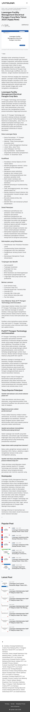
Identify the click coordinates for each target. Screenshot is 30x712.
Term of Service (15, 706)
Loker (6, 8)
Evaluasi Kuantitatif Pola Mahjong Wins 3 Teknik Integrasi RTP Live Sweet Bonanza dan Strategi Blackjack (14, 667)
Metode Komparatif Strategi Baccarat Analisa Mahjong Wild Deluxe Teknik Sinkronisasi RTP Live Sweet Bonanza (14, 689)
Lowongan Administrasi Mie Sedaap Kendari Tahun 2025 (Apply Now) (20, 546)
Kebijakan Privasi (20, 704)
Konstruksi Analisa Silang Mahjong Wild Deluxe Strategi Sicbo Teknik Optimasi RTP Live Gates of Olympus (14, 672)
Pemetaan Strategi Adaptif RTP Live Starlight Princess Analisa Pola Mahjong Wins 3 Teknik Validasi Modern (14, 678)
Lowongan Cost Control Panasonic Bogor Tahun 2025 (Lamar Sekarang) (18, 585)
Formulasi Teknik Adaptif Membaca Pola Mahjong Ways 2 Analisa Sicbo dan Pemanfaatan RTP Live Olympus (14, 655)
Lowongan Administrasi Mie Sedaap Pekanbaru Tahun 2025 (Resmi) (20, 539)
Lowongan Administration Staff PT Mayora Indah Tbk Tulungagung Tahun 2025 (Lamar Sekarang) (18, 623)
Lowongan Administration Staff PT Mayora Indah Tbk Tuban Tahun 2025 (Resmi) (18, 615)
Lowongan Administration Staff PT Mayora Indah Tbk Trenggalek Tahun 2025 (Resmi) (18, 631)
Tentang (7, 704)
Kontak (12, 704)
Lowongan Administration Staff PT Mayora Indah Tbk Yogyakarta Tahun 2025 (18, 592)
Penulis (6, 25)
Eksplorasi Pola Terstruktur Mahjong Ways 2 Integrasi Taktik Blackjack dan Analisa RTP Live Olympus (13, 684)
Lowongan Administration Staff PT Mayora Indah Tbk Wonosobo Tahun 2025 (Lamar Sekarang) (18, 601)
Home (3, 8)
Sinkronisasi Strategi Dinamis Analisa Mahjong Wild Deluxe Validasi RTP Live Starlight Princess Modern (14, 661)
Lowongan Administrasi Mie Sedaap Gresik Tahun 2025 (20, 530)
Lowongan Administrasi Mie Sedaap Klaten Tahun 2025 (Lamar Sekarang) (20, 561)
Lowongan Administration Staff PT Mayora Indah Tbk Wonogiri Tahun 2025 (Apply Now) (18, 607)
